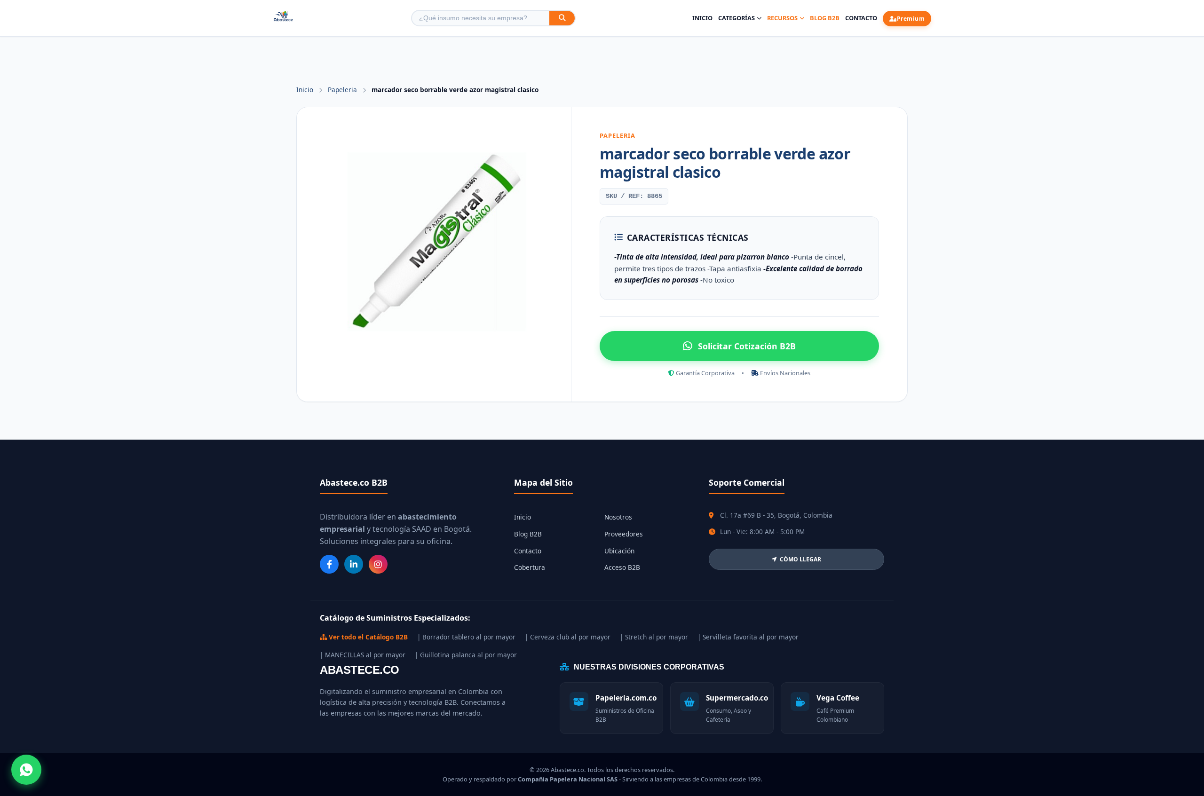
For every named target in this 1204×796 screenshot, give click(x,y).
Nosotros (618, 516)
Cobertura (529, 567)
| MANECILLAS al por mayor (362, 654)
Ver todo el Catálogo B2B (367, 636)
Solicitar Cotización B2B (747, 346)
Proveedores (623, 533)
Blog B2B (825, 18)
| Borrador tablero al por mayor (466, 636)
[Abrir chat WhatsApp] (26, 770)
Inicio (702, 18)
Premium (911, 19)
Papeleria (343, 89)
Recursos (782, 18)
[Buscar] (562, 18)
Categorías (736, 18)
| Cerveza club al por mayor (567, 636)
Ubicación (619, 550)
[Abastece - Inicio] (283, 18)
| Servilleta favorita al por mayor (748, 636)
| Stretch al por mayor (654, 636)
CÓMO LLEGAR (800, 559)
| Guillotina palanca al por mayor (466, 654)
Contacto (861, 18)
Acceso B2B (622, 567)
